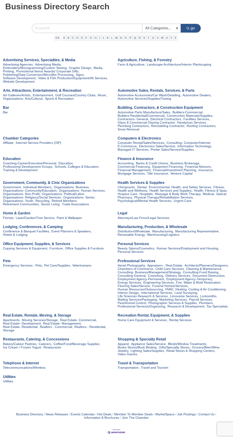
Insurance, (206, 170)
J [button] (103, 37)
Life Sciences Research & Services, (143, 296)
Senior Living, (51, 204)
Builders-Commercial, (187, 112)
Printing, (9, 71)
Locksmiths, (208, 296)
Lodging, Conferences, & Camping (33, 227)
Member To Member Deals (133, 414)
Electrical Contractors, (166, 119)
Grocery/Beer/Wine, (206, 347)
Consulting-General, (132, 275)
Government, (12, 187)
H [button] (95, 37)
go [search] (193, 28)
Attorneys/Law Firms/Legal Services (143, 218)
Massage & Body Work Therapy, (178, 194)
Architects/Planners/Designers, (207, 265)
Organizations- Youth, (18, 201)
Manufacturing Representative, (197, 231)
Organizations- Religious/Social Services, (32, 197)
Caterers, (45, 344)
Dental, (142, 187)
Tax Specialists (217, 306)
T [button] (148, 37)
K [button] (108, 37)
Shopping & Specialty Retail (142, 339)
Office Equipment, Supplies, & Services (36, 244)
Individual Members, (37, 187)
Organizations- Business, (72, 187)
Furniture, (57, 248)
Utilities (9, 377)
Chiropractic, (127, 187)
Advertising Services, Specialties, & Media (39, 60)
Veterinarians (81, 265)
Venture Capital (181, 173)
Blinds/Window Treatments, (187, 344)
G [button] (91, 37)
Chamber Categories (21, 138)
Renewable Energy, (132, 234)
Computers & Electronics (139, 138)
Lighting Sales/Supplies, (148, 351)
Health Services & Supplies (141, 183)
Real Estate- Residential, (20, 327)
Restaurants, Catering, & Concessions (36, 339)
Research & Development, (186, 306)
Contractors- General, (133, 119)
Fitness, (219, 187)
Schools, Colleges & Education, (77, 166)
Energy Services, (130, 282)
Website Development (19, 81)
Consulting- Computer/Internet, (189, 143)
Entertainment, (43, 95)
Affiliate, (8, 143)
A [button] (64, 37)
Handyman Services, (192, 122)
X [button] (167, 37)
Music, (102, 95)
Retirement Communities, (21, 204)
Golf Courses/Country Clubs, (75, 95)
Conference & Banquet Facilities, (26, 231)
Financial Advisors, (198, 166)
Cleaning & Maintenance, (204, 269)
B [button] (68, 37)
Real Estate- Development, (22, 323)
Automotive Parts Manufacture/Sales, (144, 112)
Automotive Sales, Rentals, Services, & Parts (156, 90)
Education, (66, 163)
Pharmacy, (125, 197)
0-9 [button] (57, 37)
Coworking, (156, 275)
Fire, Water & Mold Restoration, (198, 282)
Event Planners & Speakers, (71, 231)
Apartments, (11, 320)
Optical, (221, 194)
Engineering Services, (159, 282)
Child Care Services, (170, 269)
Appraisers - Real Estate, (165, 265)
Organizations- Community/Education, (30, 190)
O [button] (126, 37)
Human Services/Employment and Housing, (188, 248)
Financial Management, (135, 170)
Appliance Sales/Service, (149, 344)
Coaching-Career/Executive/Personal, (30, 163)
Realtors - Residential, (90, 327)
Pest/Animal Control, (132, 303)
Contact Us (206, 414)
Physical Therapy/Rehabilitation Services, (164, 197)
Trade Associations (75, 204)
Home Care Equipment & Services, (143, 320)
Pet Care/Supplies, (57, 265)
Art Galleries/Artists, (17, 95)
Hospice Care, (128, 194)
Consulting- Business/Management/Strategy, (150, 272)
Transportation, (128, 367)
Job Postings (186, 414)
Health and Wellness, (133, 190)
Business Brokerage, (185, 163)
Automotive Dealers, (197, 95)
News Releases (57, 414)
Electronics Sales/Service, (157, 146)
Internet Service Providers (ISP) (38, 143)
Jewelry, (123, 351)
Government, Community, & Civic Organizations (44, 183)
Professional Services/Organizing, (142, 306)
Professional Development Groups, (28, 166)
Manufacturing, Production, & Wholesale (152, 227)
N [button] (121, 37)
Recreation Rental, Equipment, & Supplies (154, 315)
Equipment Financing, (168, 166)
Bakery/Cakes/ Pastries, (20, 344)
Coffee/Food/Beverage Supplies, (76, 344)
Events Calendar (83, 414)
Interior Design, (129, 292)
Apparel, (124, 344)
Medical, (209, 194)
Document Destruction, (208, 275)
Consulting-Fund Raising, (201, 272)
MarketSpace (165, 414)
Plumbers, (206, 303)
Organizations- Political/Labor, (63, 194)
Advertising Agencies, (18, 64)
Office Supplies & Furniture (84, 248)
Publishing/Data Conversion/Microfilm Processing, (38, 74)
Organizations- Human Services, (82, 190)
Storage (8, 330)
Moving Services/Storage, (40, 320)
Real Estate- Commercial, (78, 320)
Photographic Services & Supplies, (173, 303)
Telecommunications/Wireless (24, 367)
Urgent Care (182, 201)
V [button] (157, 37)
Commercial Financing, (134, 166)
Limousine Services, (184, 296)
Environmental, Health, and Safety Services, (180, 187)
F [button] (86, 37)
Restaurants (52, 347)
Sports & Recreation (59, 98)
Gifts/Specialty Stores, (174, 347)
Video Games (127, 354)
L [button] (112, 37)
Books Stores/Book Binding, (137, 347)
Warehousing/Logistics (163, 234)
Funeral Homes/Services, (170, 286)
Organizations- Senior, (79, 197)
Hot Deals (104, 414)
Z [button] (175, 37)
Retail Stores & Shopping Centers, (190, 351)
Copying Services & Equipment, (25, 248)
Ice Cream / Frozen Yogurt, (22, 347)
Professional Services (136, 261)
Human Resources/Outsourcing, (141, 289)
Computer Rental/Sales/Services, (141, 143)
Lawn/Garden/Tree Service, (35, 218)
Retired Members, (65, 201)
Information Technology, (194, 146)
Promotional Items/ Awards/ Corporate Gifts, (47, 71)
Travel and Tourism (154, 367)
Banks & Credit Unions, (152, 163)
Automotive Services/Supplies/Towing (144, 98)
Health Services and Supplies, (170, 190)
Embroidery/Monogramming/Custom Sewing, (35, 68)
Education (12, 159)
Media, (98, 68)
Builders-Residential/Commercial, (141, 115)
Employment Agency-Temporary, (189, 279)
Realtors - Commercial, (56, 327)
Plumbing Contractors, (134, 126)
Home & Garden (16, 213)
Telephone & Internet (21, 363)
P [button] (130, 37)
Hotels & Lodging (15, 234)
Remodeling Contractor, (168, 126)
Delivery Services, (178, 275)
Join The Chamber (135, 417)
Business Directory (29, 414)
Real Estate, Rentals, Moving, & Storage (37, 315)
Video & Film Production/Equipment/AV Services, (73, 78)
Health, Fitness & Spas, (211, 190)
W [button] (162, 37)
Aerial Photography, (132, 265)
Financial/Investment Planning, (175, 170)
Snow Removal (128, 129)
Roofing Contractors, (201, 126)
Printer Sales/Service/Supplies (172, 149)
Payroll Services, (201, 299)
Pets (7, 261)
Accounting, (126, 163)
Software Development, (20, 78)
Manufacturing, (163, 231)
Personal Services (133, 244)
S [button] (144, 37)
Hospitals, (146, 194)
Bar (6, 107)
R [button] (140, 37)
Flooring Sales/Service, (134, 286)
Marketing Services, (173, 299)
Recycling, (42, 201)
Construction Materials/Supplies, (190, 115)
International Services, (157, 292)
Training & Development (20, 170)
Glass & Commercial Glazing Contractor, (147, 122)
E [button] (82, 37)
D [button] (77, 37)
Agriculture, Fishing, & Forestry (145, 60)
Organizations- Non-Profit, (22, 194)
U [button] (153, 37)
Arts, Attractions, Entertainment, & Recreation (42, 90)
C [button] (73, 37)
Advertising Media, (48, 64)
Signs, (80, 74)
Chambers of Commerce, (136, 269)
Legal (122, 213)
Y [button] (171, 37)
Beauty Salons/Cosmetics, (136, 248)
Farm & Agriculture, (131, 64)
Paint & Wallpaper (69, 218)
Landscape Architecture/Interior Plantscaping (179, 64)
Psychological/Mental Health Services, (145, 201)
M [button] (116, 37)
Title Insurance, (158, 173)
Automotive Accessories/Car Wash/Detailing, (149, 95)
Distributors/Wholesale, (134, 231)
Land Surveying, (186, 292)
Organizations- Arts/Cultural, (23, 98)
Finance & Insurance (135, 159)
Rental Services (180, 320)
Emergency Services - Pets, (23, 265)
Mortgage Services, (132, 173)
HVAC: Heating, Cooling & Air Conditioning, (196, 289)
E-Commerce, (128, 146)
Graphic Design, (80, 68)
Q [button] (135, 37)
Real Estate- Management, (62, 323)
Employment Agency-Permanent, (141, 279)
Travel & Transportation (138, 363)
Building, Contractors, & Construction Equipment (160, 107)
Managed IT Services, (133, 149)
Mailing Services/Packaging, (138, 299)
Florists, (8, 218)
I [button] (99, 37)
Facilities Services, (196, 119)
